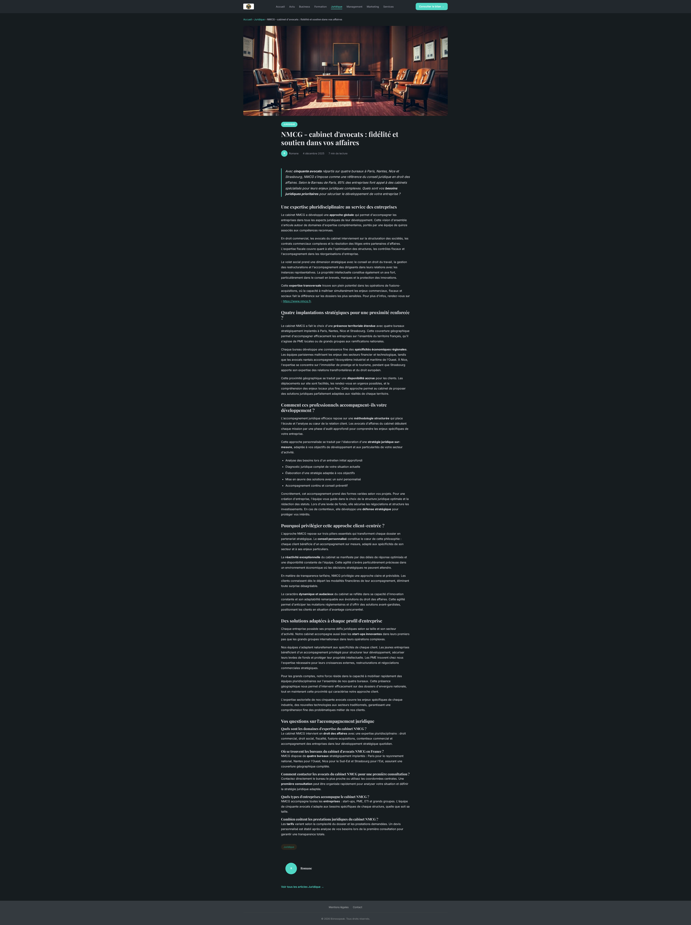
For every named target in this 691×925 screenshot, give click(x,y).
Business (304, 6)
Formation (320, 6)
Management (354, 6)
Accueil (280, 6)
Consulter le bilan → (431, 6)
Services (388, 6)
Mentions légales (339, 907)
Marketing (373, 6)
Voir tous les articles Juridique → (302, 886)
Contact (357, 907)
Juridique (336, 6)
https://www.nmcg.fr (297, 301)
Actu (292, 6)
